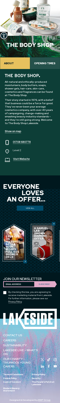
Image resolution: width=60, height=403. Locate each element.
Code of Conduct (12, 382)
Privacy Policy (15, 301)
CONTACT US (12, 335)
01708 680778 (22, 142)
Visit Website (21, 159)
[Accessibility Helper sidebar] (4, 35)
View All (30, 208)
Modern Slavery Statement (11, 389)
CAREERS (9, 340)
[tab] (15, 63)
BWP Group (44, 400)
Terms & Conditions (13, 374)
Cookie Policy (9, 378)
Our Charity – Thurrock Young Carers (17, 362)
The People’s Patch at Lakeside (43, 383)
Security (36, 378)
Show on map (13, 131)
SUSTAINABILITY (15, 345)
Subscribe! (44, 284)
